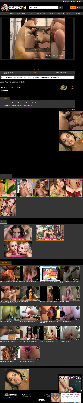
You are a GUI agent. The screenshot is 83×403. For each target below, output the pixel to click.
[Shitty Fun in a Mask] (70, 300)
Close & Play (37, 49)
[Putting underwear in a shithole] (10, 360)
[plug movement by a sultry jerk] (30, 360)
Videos (73, 7)
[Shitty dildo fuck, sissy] (70, 340)
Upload (80, 1)
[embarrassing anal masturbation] (30, 320)
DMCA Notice (27, 394)
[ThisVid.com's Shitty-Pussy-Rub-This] (50, 340)
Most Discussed (40, 13)
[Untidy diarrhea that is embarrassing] (10, 340)
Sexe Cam (61, 13)
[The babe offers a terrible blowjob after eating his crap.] (50, 320)
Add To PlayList (61, 72)
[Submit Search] (60, 7)
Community (51, 13)
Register (67, 1)
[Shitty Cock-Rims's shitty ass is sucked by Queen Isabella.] (10, 280)
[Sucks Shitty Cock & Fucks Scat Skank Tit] (50, 280)
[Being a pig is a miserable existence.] (50, 300)
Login (73, 1)
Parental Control (48, 396)
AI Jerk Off (70, 13)
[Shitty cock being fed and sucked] (30, 280)
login (26, 105)
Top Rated (11, 13)
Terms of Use (27, 396)
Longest (30, 13)
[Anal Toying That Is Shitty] (10, 320)
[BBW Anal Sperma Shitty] (70, 320)
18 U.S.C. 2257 (48, 394)
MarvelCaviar (71, 88)
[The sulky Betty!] (30, 300)
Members (79, 7)
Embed (34, 72)
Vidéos (3, 13)
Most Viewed (21, 13)
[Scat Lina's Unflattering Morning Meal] (30, 340)
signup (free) (31, 105)
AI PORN (79, 13)
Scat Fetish (5, 93)
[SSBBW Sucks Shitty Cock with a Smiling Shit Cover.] (70, 280)
